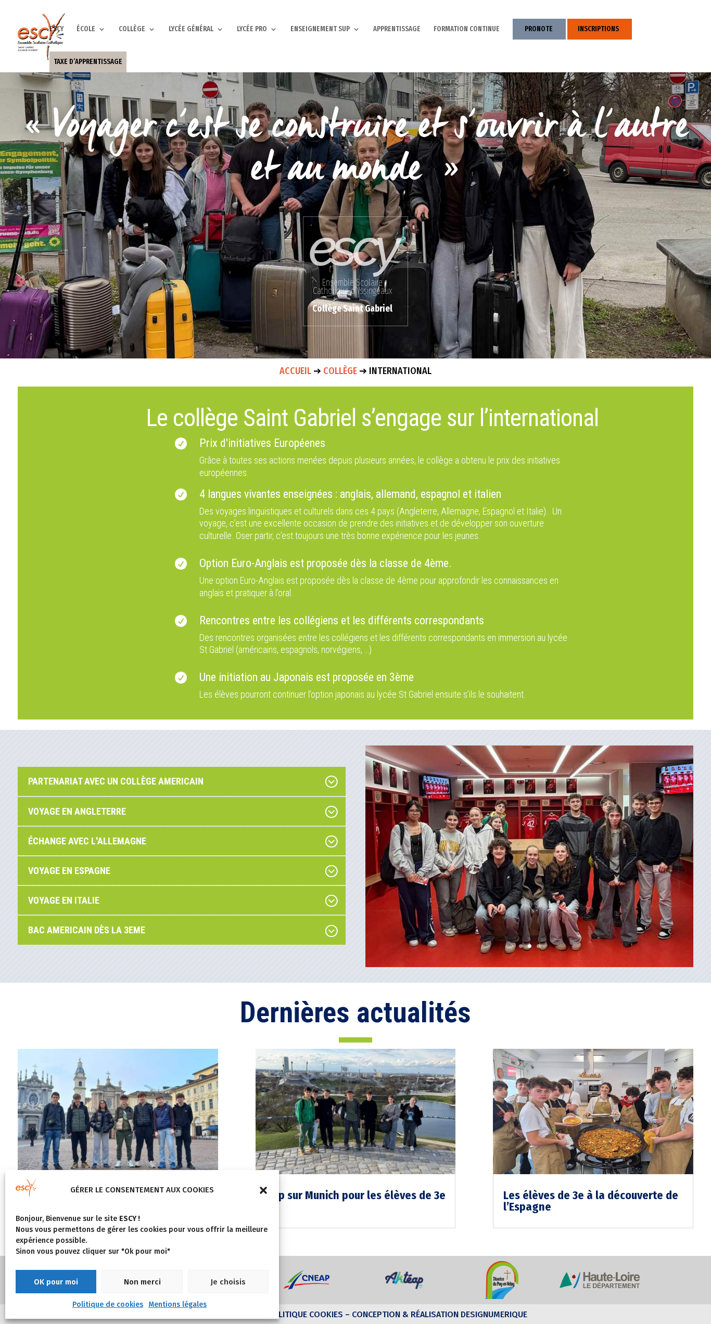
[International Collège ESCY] (529, 964)
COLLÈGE (132, 29)
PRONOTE (539, 28)
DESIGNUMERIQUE (493, 1314)
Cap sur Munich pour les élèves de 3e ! (356, 1201)
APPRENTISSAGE (397, 29)
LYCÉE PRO (252, 29)
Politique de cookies (107, 1304)
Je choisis (228, 1282)
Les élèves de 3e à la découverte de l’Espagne (590, 1201)
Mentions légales (177, 1304)
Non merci (142, 1282)
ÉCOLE (86, 29)
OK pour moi (56, 1282)
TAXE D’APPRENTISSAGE (88, 61)
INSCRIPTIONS (598, 28)
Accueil (295, 371)
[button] (263, 1190)
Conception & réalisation (405, 1314)
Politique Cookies (305, 1314)
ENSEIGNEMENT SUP (320, 29)
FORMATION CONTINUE (467, 29)
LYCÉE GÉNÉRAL (191, 29)
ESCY (56, 29)
